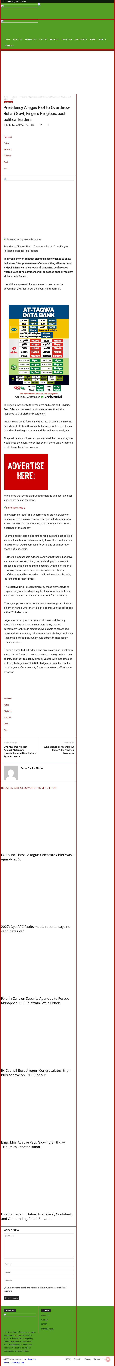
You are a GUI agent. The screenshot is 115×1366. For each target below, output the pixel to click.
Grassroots (81, 39)
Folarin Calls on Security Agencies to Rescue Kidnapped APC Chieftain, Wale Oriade (35, 1000)
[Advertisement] (57, 72)
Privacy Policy (47, 1329)
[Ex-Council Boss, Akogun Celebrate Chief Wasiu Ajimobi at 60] (38, 820)
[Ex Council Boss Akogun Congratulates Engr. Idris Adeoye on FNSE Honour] (38, 1036)
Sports (102, 39)
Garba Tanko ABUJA (15, 125)
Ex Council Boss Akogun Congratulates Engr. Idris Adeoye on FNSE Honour (36, 1072)
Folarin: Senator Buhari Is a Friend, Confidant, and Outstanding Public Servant (36, 1216)
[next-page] (3, 1225)
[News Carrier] (19, 11)
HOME (7, 39)
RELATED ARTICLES (14, 788)
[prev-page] (2, 1225)
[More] (39, 173)
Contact (44, 1320)
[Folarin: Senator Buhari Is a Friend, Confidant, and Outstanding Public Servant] (38, 1179)
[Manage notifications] (108, 1359)
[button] (109, 34)
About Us (17, 39)
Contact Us (30, 39)
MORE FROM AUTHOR (41, 788)
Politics (43, 39)
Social (93, 39)
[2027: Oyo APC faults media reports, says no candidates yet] (38, 892)
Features (9, 46)
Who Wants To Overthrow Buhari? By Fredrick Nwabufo (59, 749)
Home (6, 97)
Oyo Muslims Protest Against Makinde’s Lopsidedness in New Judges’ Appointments (20, 751)
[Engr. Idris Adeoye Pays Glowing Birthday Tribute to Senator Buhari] (38, 1108)
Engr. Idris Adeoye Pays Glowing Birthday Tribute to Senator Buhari (33, 1144)
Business (54, 39)
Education (67, 39)
